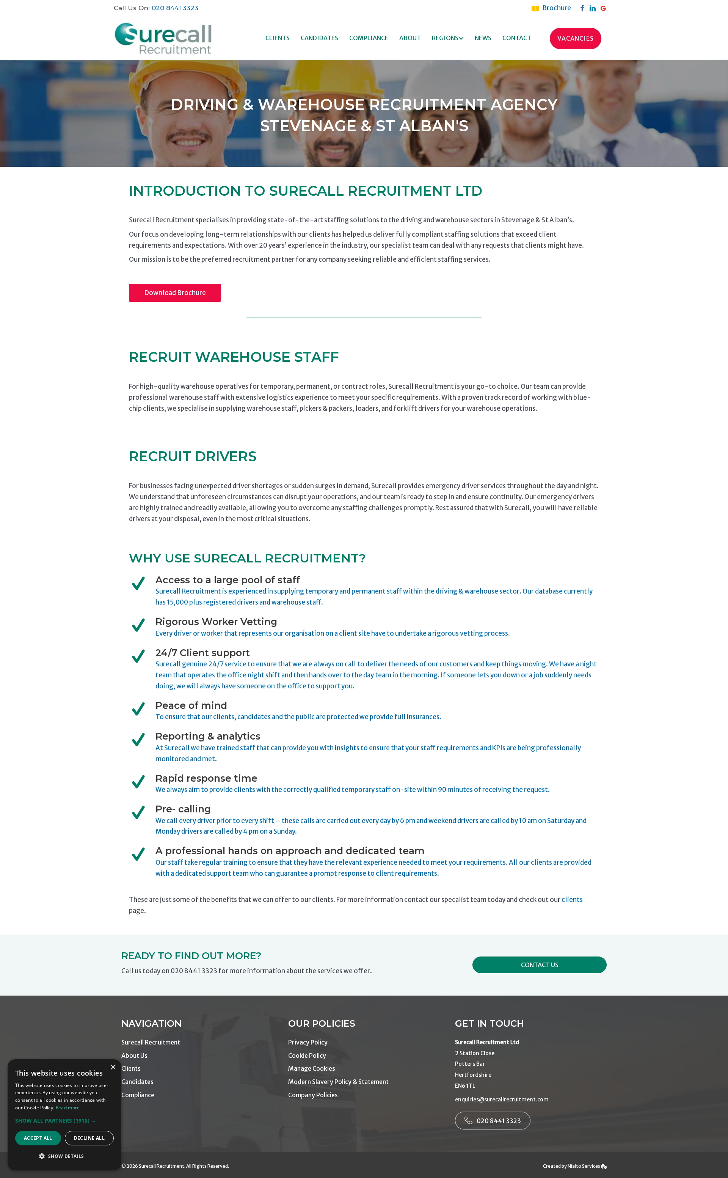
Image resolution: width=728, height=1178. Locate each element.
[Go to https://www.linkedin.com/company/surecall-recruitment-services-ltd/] (594, 8)
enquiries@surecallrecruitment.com (502, 1099)
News (483, 38)
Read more (68, 1107)
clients (572, 899)
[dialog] (64, 1114)
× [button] (113, 1067)
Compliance (368, 38)
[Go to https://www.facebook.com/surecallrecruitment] (584, 8)
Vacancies (575, 38)
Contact (516, 38)
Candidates (319, 38)
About (410, 38)
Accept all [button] (38, 1138)
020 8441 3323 (175, 8)
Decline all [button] (89, 1138)
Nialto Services (584, 1166)
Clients (277, 38)
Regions (445, 38)
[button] (461, 38)
